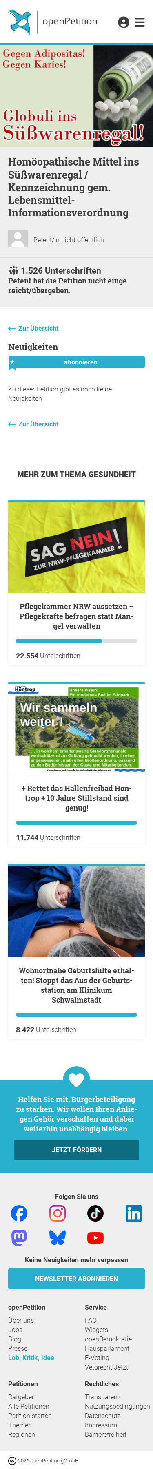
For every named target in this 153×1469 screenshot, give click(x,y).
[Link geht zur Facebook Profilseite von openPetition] (19, 1213)
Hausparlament (107, 1348)
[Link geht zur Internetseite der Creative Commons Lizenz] (13, 1460)
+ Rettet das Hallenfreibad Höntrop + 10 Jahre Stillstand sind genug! (77, 798)
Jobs (15, 1330)
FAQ (91, 1320)
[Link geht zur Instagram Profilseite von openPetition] (57, 1213)
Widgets (96, 1330)
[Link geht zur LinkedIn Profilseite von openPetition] (134, 1213)
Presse (17, 1348)
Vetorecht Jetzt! (107, 1367)
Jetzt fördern (77, 1150)
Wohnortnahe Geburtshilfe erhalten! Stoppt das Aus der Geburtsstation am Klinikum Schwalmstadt (76, 985)
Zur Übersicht (38, 328)
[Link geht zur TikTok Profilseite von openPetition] (95, 1213)
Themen (20, 1425)
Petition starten (30, 1416)
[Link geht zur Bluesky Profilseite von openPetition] (57, 1237)
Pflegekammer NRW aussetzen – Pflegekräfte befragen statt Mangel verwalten (77, 616)
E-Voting (97, 1358)
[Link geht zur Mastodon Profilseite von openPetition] (19, 1237)
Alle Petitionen (28, 1406)
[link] (140, 23)
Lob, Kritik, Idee (31, 1358)
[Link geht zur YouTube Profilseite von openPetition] (95, 1237)
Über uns (21, 1320)
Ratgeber (21, 1397)
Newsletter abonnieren (76, 1279)
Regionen (21, 1434)
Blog (14, 1339)
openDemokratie (108, 1339)
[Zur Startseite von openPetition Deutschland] (53, 21)
